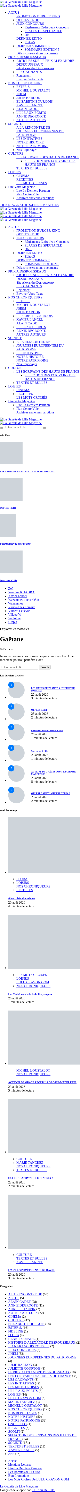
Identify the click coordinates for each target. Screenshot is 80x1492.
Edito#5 (30, 42)
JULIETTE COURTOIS (24, 1368)
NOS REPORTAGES (22, 1413)
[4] (16, 760)
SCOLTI (14, 1431)
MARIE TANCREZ (29, 1162)
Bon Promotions (18, 1475)
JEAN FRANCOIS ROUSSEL (28, 1346)
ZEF (11, 1454)
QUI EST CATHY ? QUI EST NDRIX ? (50, 793)
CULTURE (16, 153)
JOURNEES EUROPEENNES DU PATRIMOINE (42, 1357)
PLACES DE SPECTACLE (43, 31)
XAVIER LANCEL (29, 105)
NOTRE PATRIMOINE (32, 146)
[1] (16, 697)
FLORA (21, 879)
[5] (16, 780)
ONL (28, 34)
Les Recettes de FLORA (24, 1472)
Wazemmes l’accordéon (23, 599)
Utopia (12, 622)
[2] (16, 719)
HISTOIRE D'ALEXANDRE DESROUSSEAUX (41, 1342)
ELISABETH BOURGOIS (34, 101)
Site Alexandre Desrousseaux (35, 68)
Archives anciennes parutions (35, 198)
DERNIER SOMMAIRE (33, 46)
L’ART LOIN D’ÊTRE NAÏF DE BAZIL (31, 1270)
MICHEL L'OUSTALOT (33, 1070)
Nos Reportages (26, 149)
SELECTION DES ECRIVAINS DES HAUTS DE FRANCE (50, 162)
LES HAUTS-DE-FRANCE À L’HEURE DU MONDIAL (27, 471)
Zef (10, 588)
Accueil (13, 1461)
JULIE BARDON (28, 98)
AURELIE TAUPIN (21, 1309)
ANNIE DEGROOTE (31, 116)
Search (44, 667)
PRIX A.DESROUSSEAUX (27, 57)
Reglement (23, 75)
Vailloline (14, 618)
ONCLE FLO (17, 1424)
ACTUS (13, 12)
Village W (14, 614)
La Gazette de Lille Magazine (19, 1486)
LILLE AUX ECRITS (31, 112)
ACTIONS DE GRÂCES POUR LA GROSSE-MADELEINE (42, 1082)
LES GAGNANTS (29, 72)
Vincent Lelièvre (19, 611)
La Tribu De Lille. (43, 1490)
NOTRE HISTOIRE (30, 142)
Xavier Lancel (17, 596)
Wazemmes (15, 603)
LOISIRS (14, 172)
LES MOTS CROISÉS (31, 183)
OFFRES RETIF (27, 20)
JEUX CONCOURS (30, 23)
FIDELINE (15, 1331)
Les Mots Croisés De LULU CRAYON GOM (38, 1479)
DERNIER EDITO (29, 38)
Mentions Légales (19, 1464)
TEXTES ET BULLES (31, 168)
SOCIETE (15, 124)
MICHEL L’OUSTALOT (33, 90)
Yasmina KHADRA (21, 592)
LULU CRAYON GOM (32, 982)
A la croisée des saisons (21, 898)
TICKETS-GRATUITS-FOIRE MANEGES (29, 205)
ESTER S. (23, 86)
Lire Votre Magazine (21, 187)
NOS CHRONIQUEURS (25, 83)
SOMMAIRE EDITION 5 (42, 49)
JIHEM (21, 94)
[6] (16, 802)
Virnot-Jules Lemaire (21, 607)
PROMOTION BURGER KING (38, 16)
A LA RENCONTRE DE (33, 127)
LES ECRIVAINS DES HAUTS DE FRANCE (47, 157)
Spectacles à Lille (8, 580)
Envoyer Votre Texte (29, 79)
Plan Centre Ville (27, 194)
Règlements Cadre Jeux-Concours (47, 27)
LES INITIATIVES (29, 138)
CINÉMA (23, 175)
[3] (16, 739)
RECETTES (24, 179)
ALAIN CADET (27, 109)
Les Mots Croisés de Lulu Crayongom (30, 993)
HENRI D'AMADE (21, 1339)
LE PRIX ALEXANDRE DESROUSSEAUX (39, 1372)
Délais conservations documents (37, 53)
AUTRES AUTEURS (31, 120)
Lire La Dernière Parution (33, 190)
